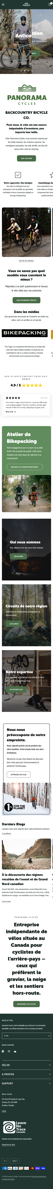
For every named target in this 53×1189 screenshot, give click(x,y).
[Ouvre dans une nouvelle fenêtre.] (15, 412)
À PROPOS (8, 1074)
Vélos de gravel (26, 261)
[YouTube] (17, 1052)
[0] (49, 4)
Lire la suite (6, 901)
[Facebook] (5, 1051)
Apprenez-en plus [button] (8, 1144)
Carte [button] (4, 1111)
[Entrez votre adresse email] (48, 1036)
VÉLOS (6, 1065)
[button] (26, 51)
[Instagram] (11, 1051)
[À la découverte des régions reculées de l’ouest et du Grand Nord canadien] (26, 854)
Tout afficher (6, 833)
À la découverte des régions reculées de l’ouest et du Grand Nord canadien (25, 879)
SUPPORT (7, 1083)
